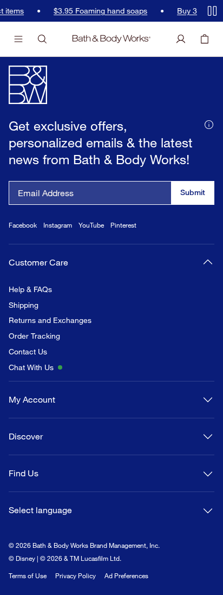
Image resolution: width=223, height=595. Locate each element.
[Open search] (42, 39)
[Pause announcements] (212, 11)
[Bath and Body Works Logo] (111, 39)
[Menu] (18, 39)
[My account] (181, 39)
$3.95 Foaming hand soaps (67, 11)
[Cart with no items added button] (204, 39)
